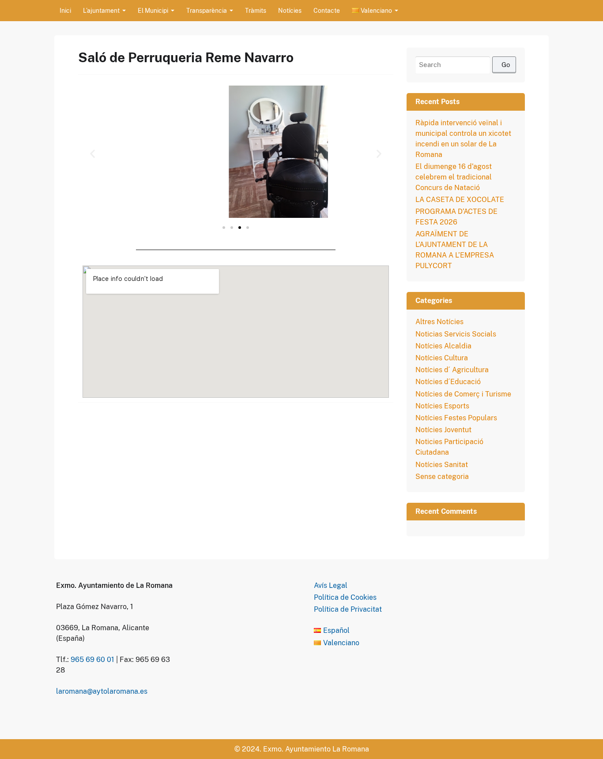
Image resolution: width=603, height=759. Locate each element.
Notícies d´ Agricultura (452, 370)
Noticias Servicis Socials (455, 334)
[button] (92, 153)
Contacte (326, 10)
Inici (65, 10)
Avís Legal (330, 585)
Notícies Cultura (441, 358)
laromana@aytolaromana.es (101, 691)
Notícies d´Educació (448, 382)
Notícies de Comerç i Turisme (463, 394)
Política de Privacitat (348, 609)
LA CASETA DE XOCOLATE (459, 199)
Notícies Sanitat (441, 464)
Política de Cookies (345, 597)
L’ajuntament (101, 10)
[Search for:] (465, 65)
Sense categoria (442, 476)
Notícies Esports (442, 406)
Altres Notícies (439, 322)
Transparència (206, 10)
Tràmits (255, 10)
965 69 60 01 (92, 659)
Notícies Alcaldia (443, 346)
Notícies (290, 10)
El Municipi (153, 10)
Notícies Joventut (443, 430)
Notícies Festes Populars (456, 418)
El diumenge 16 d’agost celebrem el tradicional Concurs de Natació (453, 177)
